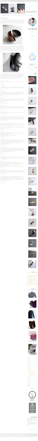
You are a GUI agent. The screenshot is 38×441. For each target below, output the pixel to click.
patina (36, 281)
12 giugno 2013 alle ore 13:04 (4, 89)
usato (27, 285)
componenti (32, 276)
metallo (32, 280)
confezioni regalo (34, 276)
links (34, 279)
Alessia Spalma (1, 138)
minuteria (34, 280)
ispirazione (28, 279)
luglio (29, 368)
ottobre (29, 365)
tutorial (37, 284)
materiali (30, 280)
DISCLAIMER (30, 15)
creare (27, 277)
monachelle (28, 281)
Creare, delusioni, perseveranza (4, 18)
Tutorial (12, 15)
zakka (30, 285)
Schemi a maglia (7, 15)
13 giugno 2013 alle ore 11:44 (4, 145)
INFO (25, 15)
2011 (28, 382)
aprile (29, 377)
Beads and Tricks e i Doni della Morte (32, 370)
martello (28, 280)
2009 (28, 384)
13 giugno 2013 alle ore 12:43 (4, 159)
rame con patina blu (19, 20)
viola (29, 285)
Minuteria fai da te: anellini (31, 372)
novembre (29, 364)
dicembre (29, 363)
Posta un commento (2, 182)
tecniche (1, 82)
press (34, 15)
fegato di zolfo (34, 277)
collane (30, 276)
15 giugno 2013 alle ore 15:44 (4, 167)
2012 (28, 381)
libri (32, 279)
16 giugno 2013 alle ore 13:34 (4, 173)
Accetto (23, 1)
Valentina (1, 111)
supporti (30, 284)
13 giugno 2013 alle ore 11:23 (4, 137)
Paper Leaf (1, 161)
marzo (29, 378)
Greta (1, 175)
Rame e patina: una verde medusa (31, 371)
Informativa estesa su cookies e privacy (33, 435)
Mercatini (22, 15)
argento (29, 275)
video (28, 285)
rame (29, 283)
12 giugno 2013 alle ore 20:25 (4, 120)
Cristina (1, 122)
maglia (35, 279)
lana (31, 279)
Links (27, 15)
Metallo (15, 15)
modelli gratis (36, 280)
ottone (34, 281)
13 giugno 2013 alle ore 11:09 (4, 129)
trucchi (35, 284)
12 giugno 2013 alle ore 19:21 (4, 109)
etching (31, 277)
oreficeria (33, 281)
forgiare (30, 278)
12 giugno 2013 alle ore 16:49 (4, 103)
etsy (32, 277)
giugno (29, 369)
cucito (29, 277)
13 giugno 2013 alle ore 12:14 (4, 154)
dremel (30, 277)
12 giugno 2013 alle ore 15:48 (4, 96)
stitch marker (28, 284)
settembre (29, 366)
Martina (1, 131)
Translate (34, 65)
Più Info (21, 1)
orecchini (30, 281)
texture (33, 284)
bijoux (36, 275)
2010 (28, 383)
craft (36, 276)
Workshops (18, 15)
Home (3, 15)
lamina (30, 279)
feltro (35, 277)
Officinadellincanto (2, 105)
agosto (29, 367)
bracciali (28, 276)
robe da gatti (1, 115)
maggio (29, 376)
